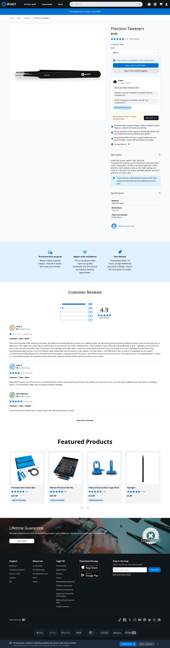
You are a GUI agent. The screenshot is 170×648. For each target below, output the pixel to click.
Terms (58, 577)
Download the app (89, 561)
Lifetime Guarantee (64, 585)
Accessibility (61, 566)
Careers (12, 577)
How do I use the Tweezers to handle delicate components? (133, 93)
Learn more (22, 541)
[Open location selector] (155, 4)
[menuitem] (30, 4)
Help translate (15, 620)
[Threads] (154, 619)
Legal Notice (61, 570)
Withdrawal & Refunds (65, 581)
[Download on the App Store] (90, 567)
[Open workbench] (149, 4)
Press (35, 577)
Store (11, 18)
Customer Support (17, 570)
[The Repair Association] (159, 619)
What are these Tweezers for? (126, 88)
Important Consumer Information (65, 594)
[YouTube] (139, 619)
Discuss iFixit (14, 574)
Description (116, 154)
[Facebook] (124, 619)
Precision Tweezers (42, 18)
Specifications (117, 193)
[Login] (167, 4)
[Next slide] (88, 507)
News (35, 581)
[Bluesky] (149, 620)
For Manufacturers (40, 574)
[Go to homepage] (9, 4)
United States (126, 644)
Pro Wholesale (39, 570)
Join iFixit (151, 118)
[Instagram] (134, 619)
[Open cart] (161, 4)
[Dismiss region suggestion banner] (158, 644)
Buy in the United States (136, 65)
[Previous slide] (82, 507)
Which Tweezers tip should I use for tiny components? (131, 101)
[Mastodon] (144, 619)
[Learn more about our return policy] (129, 144)
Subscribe (154, 570)
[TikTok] (119, 619)
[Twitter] (129, 619)
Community (37, 566)
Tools (18, 18)
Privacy (59, 574)
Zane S (19, 365)
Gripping (27, 18)
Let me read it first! (123, 574)
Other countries (146, 644)
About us (13, 566)
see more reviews (85, 420)
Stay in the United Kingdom (135, 71)
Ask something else (122, 107)
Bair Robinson (22, 394)
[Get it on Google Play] (90, 575)
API (10, 581)
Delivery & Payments (64, 589)
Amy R (19, 326)
